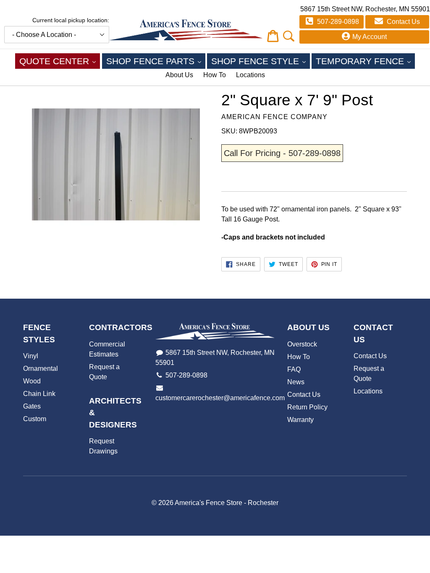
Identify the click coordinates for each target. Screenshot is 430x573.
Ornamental (40, 368)
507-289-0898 (337, 21)
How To (214, 74)
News (295, 381)
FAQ (294, 369)
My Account (369, 36)
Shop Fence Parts (155, 61)
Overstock (302, 344)
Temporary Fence (365, 61)
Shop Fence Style (260, 61)
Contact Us (402, 21)
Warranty (300, 419)
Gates (32, 406)
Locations (250, 74)
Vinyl (30, 355)
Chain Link (39, 393)
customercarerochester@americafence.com (220, 397)
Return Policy (307, 407)
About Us (179, 74)
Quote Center (59, 61)
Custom (34, 418)
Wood (32, 381)
